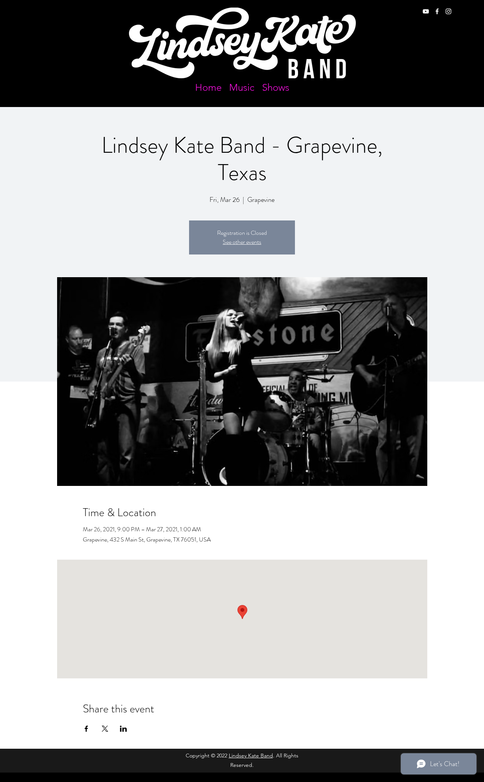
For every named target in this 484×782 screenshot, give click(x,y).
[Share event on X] (105, 729)
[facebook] (437, 11)
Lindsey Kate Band (251, 755)
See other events (242, 241)
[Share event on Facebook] (86, 729)
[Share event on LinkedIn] (123, 729)
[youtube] (426, 11)
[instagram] (448, 11)
